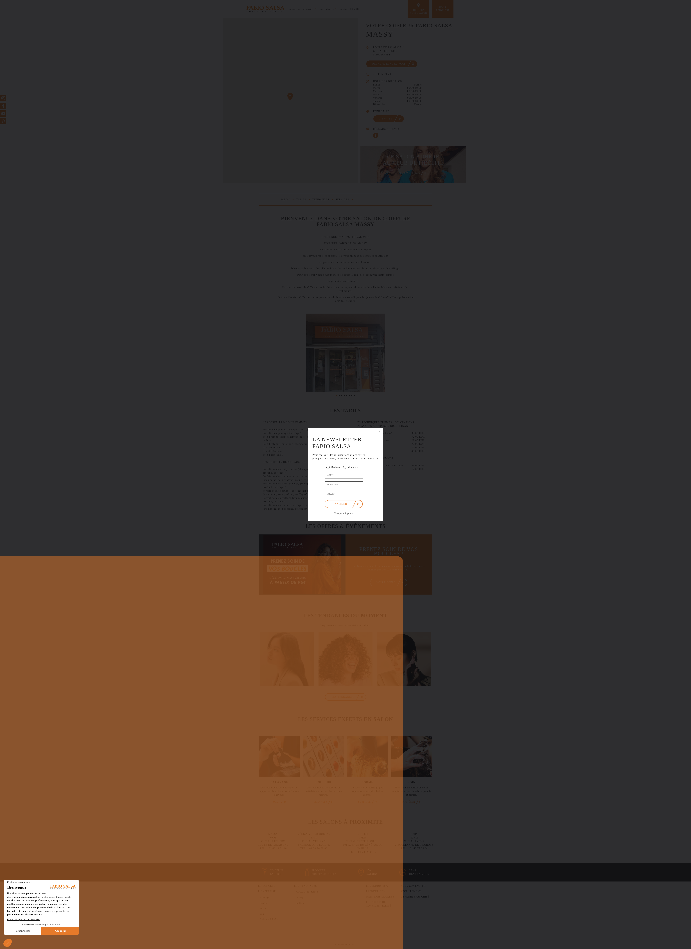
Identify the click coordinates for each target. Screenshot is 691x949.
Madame (335, 467)
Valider (341, 504)
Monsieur (352, 467)
